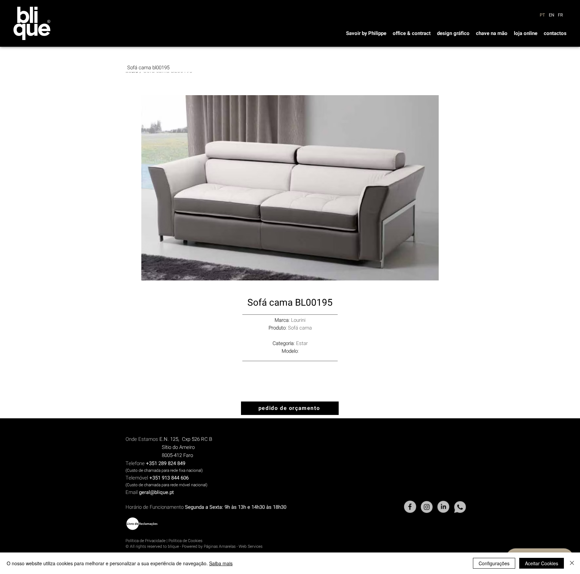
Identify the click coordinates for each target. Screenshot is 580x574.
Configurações (494, 563)
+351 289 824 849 (165, 463)
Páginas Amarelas (220, 546)
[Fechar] (572, 563)
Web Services (250, 546)
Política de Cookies (185, 541)
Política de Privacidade (145, 541)
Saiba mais (221, 563)
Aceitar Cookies (541, 563)
